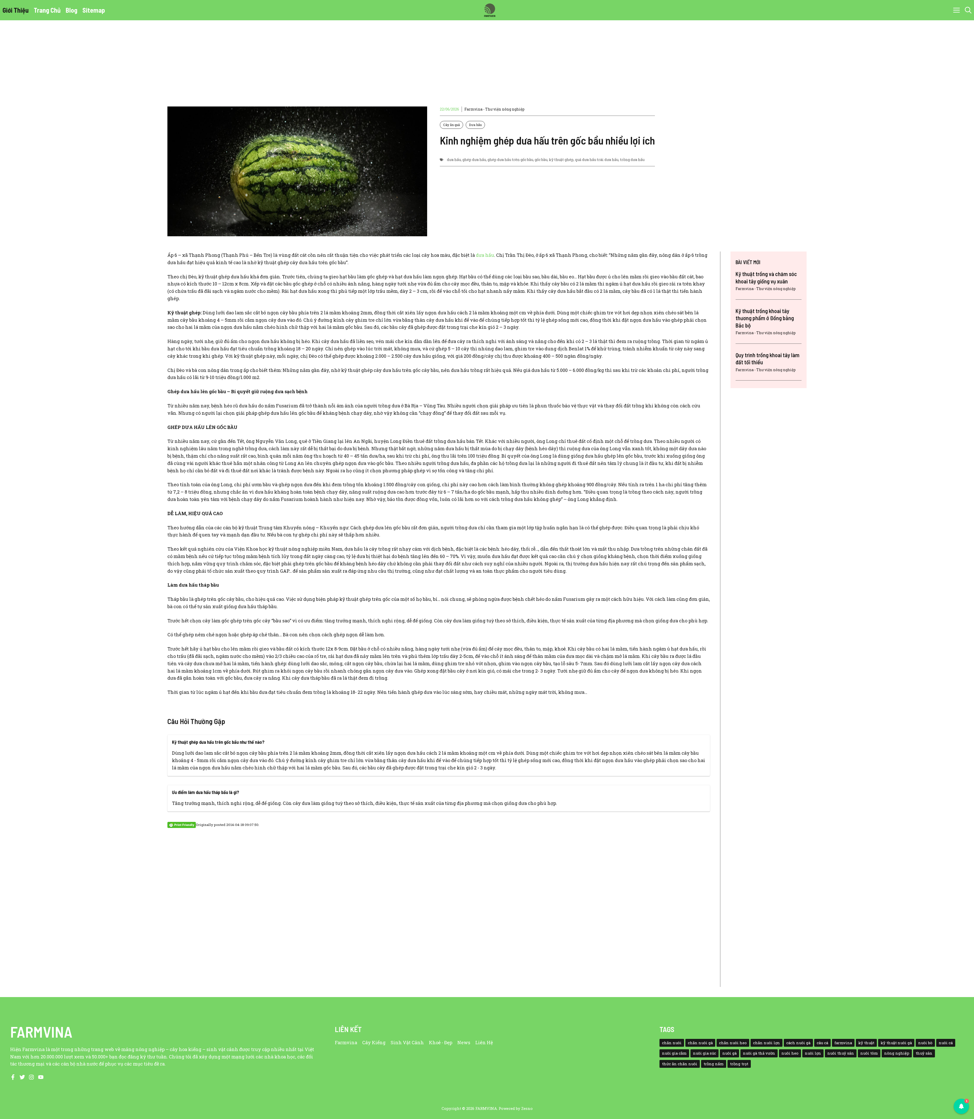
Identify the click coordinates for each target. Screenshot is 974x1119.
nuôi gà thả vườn (759, 1053)
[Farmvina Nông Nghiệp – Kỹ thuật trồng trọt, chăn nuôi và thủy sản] (489, 10)
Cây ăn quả (451, 124)
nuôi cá (946, 1042)
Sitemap (93, 10)
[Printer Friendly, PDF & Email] (181, 824)
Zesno (527, 1108)
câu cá (822, 1042)
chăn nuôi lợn (766, 1042)
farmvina (843, 1042)
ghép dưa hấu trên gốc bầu (510, 159)
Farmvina (346, 1042)
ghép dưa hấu (474, 159)
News (463, 1042)
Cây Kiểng (374, 1042)
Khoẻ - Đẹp (440, 1042)
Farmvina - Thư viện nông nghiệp (494, 109)
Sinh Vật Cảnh (407, 1042)
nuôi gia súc (704, 1053)
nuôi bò (925, 1042)
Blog (71, 10)
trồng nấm (714, 1063)
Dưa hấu (475, 124)
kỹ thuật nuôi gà (896, 1042)
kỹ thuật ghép (561, 159)
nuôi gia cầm (674, 1053)
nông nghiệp (896, 1053)
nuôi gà (729, 1053)
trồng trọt (739, 1063)
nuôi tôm (869, 1053)
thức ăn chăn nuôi (679, 1063)
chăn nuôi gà (700, 1042)
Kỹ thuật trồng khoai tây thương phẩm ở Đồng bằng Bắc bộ (765, 318)
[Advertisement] (487, 58)
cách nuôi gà (798, 1042)
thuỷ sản (924, 1053)
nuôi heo (789, 1053)
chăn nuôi (672, 1042)
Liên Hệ (484, 1042)
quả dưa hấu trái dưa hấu (596, 159)
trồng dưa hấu (632, 159)
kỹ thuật (866, 1042)
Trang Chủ (47, 10)
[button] (968, 10)
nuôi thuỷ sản (840, 1053)
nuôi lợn (813, 1053)
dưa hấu (454, 159)
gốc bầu (541, 159)
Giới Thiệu (16, 10)
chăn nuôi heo (733, 1042)
